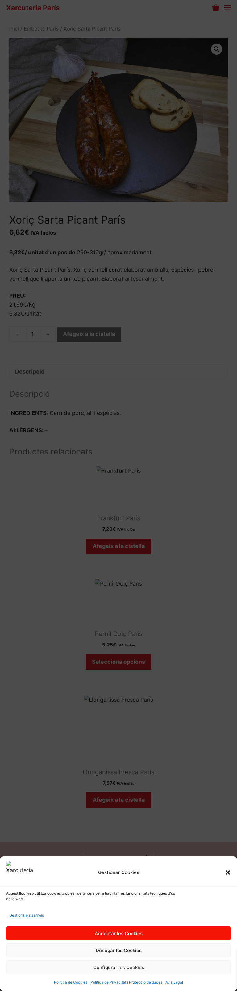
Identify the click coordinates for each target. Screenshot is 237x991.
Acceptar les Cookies (119, 933)
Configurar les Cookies (118, 967)
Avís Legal (174, 982)
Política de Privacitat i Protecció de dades (126, 982)
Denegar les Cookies (119, 950)
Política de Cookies (70, 982)
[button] (228, 872)
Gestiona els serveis (26, 915)
